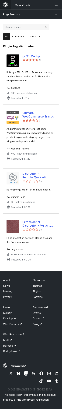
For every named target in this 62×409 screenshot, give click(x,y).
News (6, 285)
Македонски (18, 365)
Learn (6, 307)
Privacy (7, 296)
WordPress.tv (12, 324)
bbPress (9, 345)
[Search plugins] (46, 27)
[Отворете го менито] (57, 5)
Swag (37, 324)
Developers (9, 318)
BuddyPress (12, 351)
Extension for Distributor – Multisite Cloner (36, 224)
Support (7, 312)
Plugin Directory (11, 14)
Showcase (39, 280)
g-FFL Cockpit (31, 56)
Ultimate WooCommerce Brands (38, 114)
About (6, 280)
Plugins (37, 291)
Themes (37, 285)
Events (37, 312)
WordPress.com (14, 334)
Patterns (38, 296)
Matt (7, 340)
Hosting (7, 291)
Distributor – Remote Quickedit (34, 175)
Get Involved (40, 307)
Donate (39, 318)
